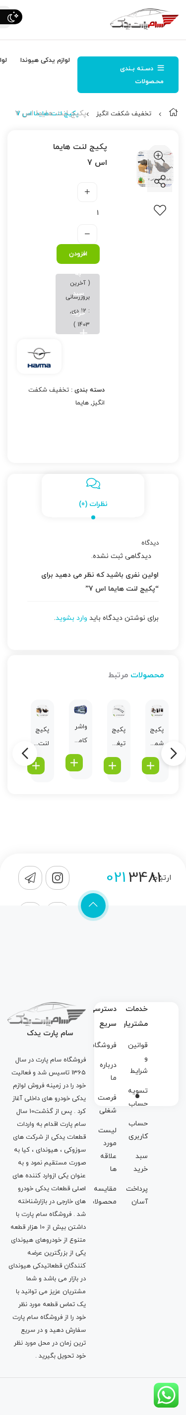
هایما (82, 403)
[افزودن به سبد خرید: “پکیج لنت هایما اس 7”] (36, 765)
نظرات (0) (93, 504)
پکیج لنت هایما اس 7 (41, 738)
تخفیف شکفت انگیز (123, 113)
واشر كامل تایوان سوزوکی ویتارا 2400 (79, 735)
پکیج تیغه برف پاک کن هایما (118, 738)
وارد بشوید (71, 618)
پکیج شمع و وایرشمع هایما (156, 738)
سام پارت (49, 1060)
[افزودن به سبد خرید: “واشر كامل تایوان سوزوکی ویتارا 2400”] (74, 762)
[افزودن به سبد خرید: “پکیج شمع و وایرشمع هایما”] (150, 765)
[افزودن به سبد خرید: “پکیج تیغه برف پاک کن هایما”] (112, 765)
